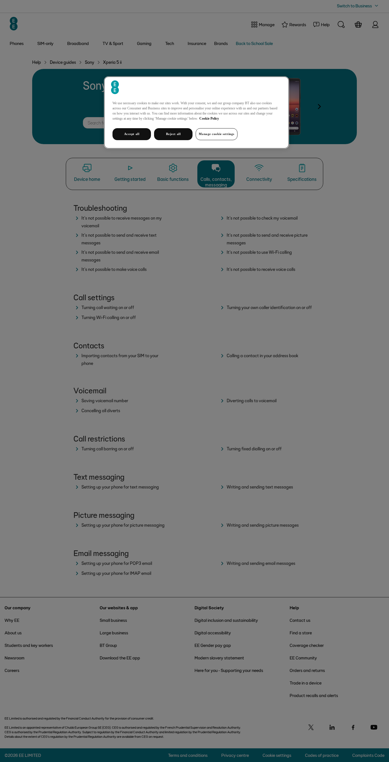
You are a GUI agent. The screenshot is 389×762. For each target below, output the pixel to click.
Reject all (173, 134)
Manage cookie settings (216, 134)
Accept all (132, 134)
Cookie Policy (209, 118)
